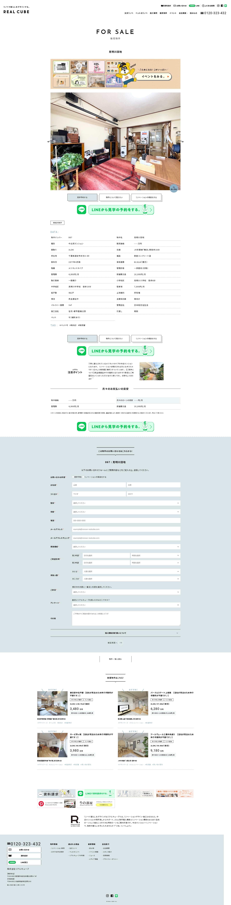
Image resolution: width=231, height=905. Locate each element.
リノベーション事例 (58, 848)
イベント (173, 13)
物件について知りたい (114, 197)
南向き (74, 325)
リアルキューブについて (183, 30)
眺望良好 (68, 723)
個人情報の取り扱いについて (115, 633)
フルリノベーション (137, 723)
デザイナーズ (43, 723)
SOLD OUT (57, 223)
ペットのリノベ (142, 13)
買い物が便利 (86, 764)
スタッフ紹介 (107, 852)
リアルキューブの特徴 (76, 855)
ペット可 (64, 325)
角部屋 (82, 325)
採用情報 (106, 855)
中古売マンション (76, 243)
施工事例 (153, 13)
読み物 (91, 848)
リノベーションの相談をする (146, 197)
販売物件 (163, 13)
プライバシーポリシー (110, 859)
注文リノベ (129, 13)
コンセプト (183, 22)
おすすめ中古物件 (57, 852)
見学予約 (78, 477)
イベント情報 (93, 852)
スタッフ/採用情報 (183, 37)
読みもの (193, 13)
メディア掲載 (93, 859)
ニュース (92, 855)
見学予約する (82, 197)
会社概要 (106, 848)
